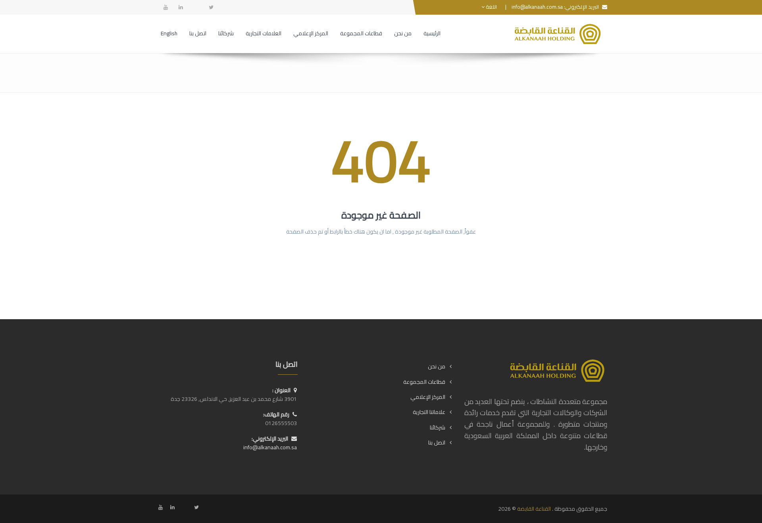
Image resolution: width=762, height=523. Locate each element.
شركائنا (437, 427)
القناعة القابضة (534, 509)
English (169, 33)
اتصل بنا (436, 442)
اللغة (491, 6)
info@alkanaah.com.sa (537, 6)
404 (381, 160)
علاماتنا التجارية (429, 412)
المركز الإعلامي (427, 397)
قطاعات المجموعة (424, 382)
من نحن (436, 366)
